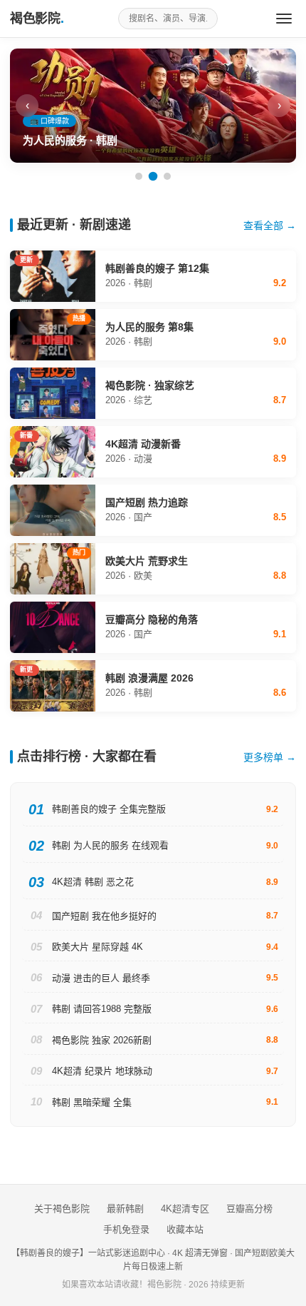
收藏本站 (185, 1229)
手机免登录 (126, 1229)
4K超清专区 (185, 1208)
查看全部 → (269, 225)
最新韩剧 (125, 1208)
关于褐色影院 (62, 1208)
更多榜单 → (269, 757)
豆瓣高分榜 (249, 1208)
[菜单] (284, 18)
